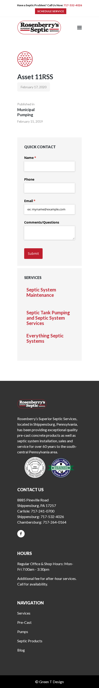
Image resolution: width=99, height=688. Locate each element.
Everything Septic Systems (45, 338)
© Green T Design (49, 681)
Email (36, 201)
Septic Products (29, 641)
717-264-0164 (54, 522)
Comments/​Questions (41, 222)
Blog (21, 650)
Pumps (22, 631)
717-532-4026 (73, 5)
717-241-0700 (42, 511)
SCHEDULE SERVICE (50, 11)
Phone (29, 179)
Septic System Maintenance (41, 292)
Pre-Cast (24, 622)
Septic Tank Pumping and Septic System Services (48, 318)
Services (23, 613)
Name (37, 157)
